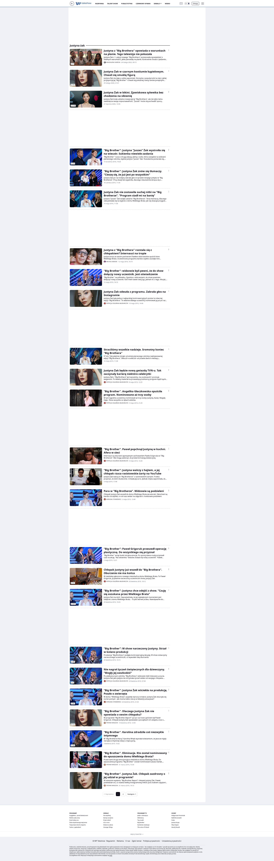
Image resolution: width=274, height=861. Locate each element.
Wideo (167, 4)
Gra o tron (106, 822)
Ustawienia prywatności (171, 841)
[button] (187, 3)
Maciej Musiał (175, 827)
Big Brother (140, 822)
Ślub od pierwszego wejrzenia (78, 822)
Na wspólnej (107, 815)
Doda (173, 820)
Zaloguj (195, 3)
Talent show (112, 4)
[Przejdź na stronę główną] (72, 5)
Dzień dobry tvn (74, 820)
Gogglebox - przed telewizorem (78, 815)
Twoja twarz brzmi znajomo (77, 825)
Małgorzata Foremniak (178, 815)
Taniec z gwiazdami (75, 827)
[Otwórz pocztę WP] (181, 3)
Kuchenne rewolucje (143, 825)
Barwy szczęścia (108, 818)
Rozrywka (99, 4)
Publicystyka (126, 4)
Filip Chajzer (175, 825)
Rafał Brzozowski (176, 818)
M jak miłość (107, 820)
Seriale (157, 4)
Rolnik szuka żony (74, 818)
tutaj (110, 855)
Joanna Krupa (175, 822)
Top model (140, 820)
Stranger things (108, 827)
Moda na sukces (108, 825)
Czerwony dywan (143, 4)
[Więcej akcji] (168, 50)
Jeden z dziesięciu (142, 815)
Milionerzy (140, 818)
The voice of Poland (143, 827)
